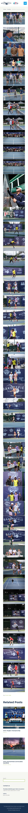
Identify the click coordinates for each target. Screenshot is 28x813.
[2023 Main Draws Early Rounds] (14, 18)
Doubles (9, 9)
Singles (9, 695)
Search (4, 778)
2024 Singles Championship (11, 730)
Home (4, 9)
